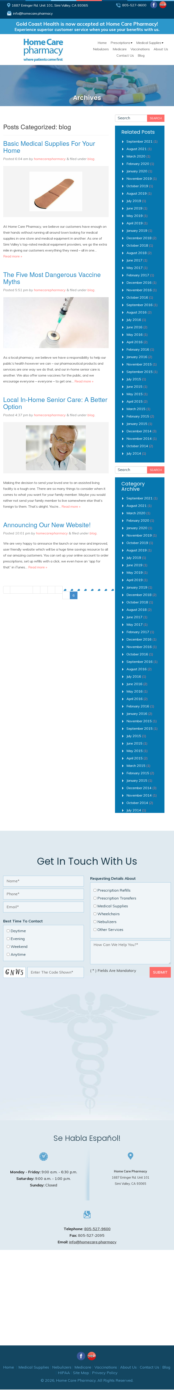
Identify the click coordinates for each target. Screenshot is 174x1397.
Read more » (12, 256)
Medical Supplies (148, 43)
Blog (141, 55)
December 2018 (139, 238)
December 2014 (139, 431)
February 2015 (137, 416)
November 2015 (139, 364)
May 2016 (134, 334)
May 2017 (134, 268)
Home (102, 43)
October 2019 (137, 186)
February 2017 (137, 275)
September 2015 (139, 372)
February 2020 (137, 164)
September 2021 (139, 141)
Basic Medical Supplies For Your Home (49, 147)
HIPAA (64, 1372)
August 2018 (136, 253)
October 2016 (137, 297)
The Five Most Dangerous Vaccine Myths (52, 278)
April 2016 (134, 342)
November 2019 (139, 178)
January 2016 (136, 357)
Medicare (120, 49)
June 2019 (134, 208)
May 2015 (134, 394)
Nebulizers (101, 49)
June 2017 (134, 260)
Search (156, 118)
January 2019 (136, 230)
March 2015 (135, 409)
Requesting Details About (113, 878)
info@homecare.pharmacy (33, 13)
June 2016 (134, 327)
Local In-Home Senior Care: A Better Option (55, 403)
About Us (161, 49)
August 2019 (136, 193)
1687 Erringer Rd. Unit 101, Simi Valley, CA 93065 (50, 5)
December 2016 (139, 282)
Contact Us (125, 55)
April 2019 (134, 223)
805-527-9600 (134, 5)
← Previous (21, 590)
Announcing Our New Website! (47, 524)
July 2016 (133, 320)
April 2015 (134, 401)
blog (90, 159)
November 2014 (139, 438)
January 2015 (136, 424)
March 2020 (135, 156)
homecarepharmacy (50, 159)
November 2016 (139, 290)
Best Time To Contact (23, 921)
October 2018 (137, 245)
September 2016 (139, 305)
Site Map (81, 1372)
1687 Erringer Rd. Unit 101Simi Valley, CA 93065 (130, 1177)
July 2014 (133, 453)
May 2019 (134, 216)
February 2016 (137, 349)
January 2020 (136, 171)
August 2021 (136, 149)
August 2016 (136, 312)
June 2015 (134, 386)
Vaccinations (140, 49)
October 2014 (137, 446)
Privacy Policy (105, 1372)
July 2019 (133, 201)
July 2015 (133, 379)
